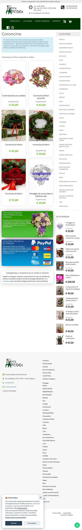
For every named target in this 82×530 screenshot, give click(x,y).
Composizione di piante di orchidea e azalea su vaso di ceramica (73, 290)
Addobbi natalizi (66, 48)
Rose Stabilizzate (66, 186)
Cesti (61, 101)
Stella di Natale (65, 43)
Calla (61, 93)
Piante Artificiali (66, 155)
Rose (61, 177)
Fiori (61, 60)
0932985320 (9, 383)
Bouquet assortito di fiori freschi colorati (72, 264)
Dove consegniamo (49, 370)
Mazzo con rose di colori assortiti (72, 250)
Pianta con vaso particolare (65, 145)
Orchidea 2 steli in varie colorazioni (72, 312)
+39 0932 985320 (71, 6)
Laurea (62, 126)
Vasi (60, 202)
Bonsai (62, 97)
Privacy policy (47, 373)
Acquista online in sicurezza (13, 242)
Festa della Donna (67, 109)
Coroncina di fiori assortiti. (41, 96)
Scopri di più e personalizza (15, 517)
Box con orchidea (72, 325)
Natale (62, 39)
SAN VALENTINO (65, 76)
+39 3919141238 (71, 8)
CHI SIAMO (27, 21)
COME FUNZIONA (42, 21)
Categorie (64, 34)
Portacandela (65, 163)
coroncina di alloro (41, 144)
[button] (64, 21)
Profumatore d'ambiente (64, 168)
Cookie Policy (67, 513)
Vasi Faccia (63, 206)
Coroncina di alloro (13, 144)
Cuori (61, 118)
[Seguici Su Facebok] (7, 27)
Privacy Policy (57, 513)
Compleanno (64, 105)
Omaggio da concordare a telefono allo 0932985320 (41, 196)
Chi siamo (46, 360)
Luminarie (63, 72)
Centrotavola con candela (13, 95)
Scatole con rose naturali (66, 197)
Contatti (45, 367)
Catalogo (15, 21)
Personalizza (32, 523)
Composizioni (64, 81)
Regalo (62, 173)
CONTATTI (56, 21)
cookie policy (22, 508)
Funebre (62, 122)
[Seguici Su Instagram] (11, 27)
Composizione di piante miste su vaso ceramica (72, 300)
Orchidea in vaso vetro (66, 139)
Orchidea (63, 134)
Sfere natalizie (65, 52)
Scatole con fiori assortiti (66, 191)
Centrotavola (65, 68)
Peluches (63, 159)
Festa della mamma (67, 114)
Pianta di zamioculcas (70, 337)
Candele (62, 64)
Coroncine (63, 89)
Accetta (13, 523)
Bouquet (62, 56)
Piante (61, 151)
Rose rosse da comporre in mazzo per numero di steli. (73, 238)
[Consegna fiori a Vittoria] (14, 10)
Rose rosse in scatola (68, 181)
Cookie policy (47, 376)
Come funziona (47, 363)
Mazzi (61, 130)
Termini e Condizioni (67, 515)
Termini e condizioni (49, 379)
